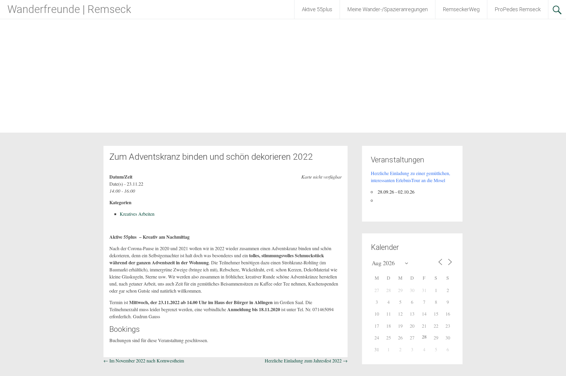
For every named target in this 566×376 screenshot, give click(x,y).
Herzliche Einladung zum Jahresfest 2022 (306, 360)
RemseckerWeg (461, 9)
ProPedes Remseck (518, 9)
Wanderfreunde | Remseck (69, 9)
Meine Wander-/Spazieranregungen (387, 9)
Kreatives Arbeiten (137, 214)
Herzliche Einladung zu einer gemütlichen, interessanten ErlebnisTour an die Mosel (410, 176)
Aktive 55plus (317, 9)
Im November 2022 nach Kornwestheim (143, 360)
